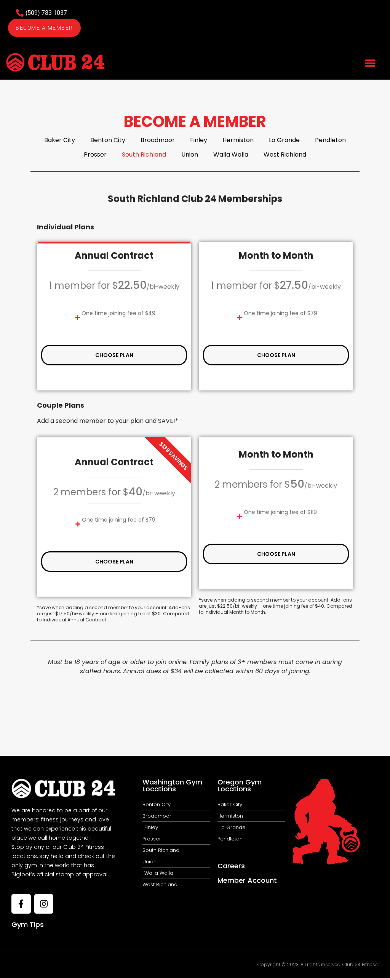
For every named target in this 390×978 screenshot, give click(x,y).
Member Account (247, 880)
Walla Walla (230, 154)
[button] (370, 63)
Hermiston (238, 140)
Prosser (95, 154)
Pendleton (330, 140)
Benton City (107, 140)
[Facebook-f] (21, 904)
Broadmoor (158, 140)
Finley (198, 140)
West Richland (285, 154)
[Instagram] (44, 904)
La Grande (284, 140)
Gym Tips (27, 924)
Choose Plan (114, 355)
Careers (231, 866)
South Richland (144, 154)
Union (189, 154)
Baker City (59, 140)
